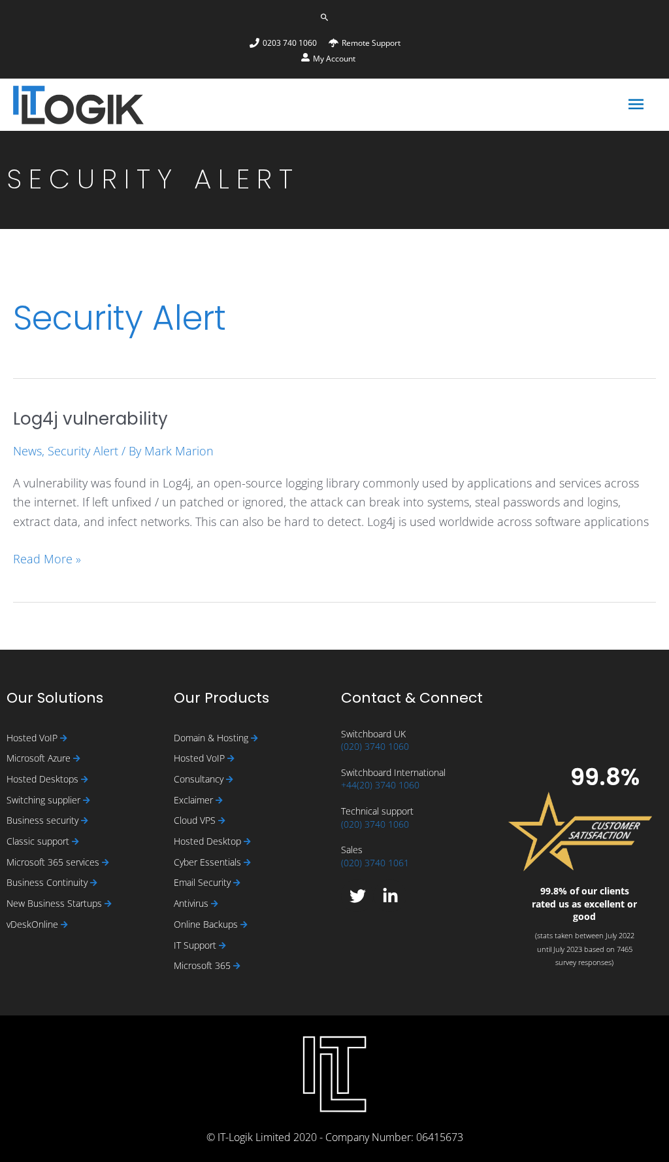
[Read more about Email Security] (236, 883)
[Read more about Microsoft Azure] (76, 758)
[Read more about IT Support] (222, 945)
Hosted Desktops (44, 779)
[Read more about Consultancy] (229, 779)
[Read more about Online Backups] (244, 924)
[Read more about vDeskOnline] (64, 924)
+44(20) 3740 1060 (380, 785)
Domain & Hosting (212, 737)
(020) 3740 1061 (375, 862)
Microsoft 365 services (54, 862)
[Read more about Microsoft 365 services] (105, 862)
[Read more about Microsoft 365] (236, 966)
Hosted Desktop (209, 841)
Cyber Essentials (209, 862)
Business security (44, 820)
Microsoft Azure (40, 758)
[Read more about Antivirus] (214, 903)
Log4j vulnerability (90, 419)
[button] (324, 17)
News (27, 451)
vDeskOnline (34, 924)
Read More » (47, 558)
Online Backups (207, 924)
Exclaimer (195, 800)
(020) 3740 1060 (375, 746)
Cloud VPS (196, 820)
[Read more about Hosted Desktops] (84, 779)
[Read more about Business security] (84, 820)
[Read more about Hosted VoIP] (63, 738)
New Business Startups (56, 903)
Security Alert (83, 451)
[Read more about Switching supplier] (86, 800)
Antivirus (192, 903)
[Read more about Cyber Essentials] (247, 862)
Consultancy (200, 779)
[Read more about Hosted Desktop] (247, 841)
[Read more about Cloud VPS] (221, 820)
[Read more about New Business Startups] (108, 903)
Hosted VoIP (33, 737)
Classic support (39, 841)
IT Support (196, 945)
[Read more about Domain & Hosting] (254, 738)
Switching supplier (45, 800)
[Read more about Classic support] (75, 841)
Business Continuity (48, 882)
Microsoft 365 (203, 965)
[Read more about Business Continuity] (93, 883)
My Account (334, 58)
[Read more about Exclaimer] (219, 800)
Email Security (203, 882)
